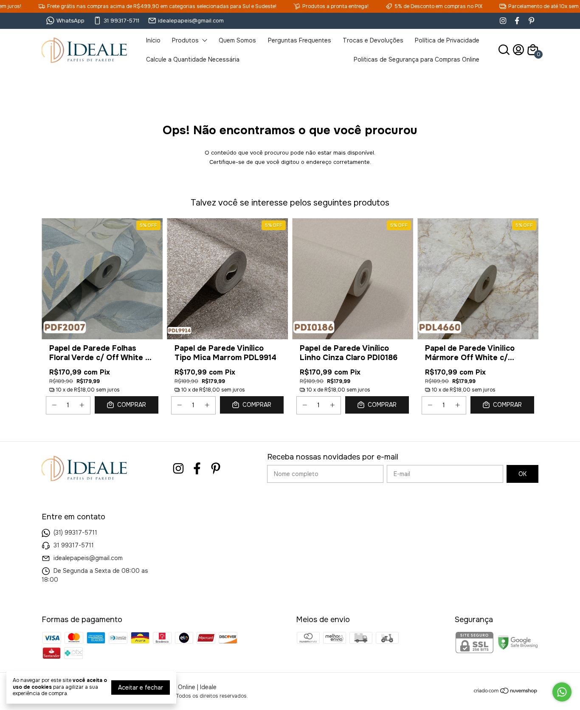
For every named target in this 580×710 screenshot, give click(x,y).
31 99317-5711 (121, 20)
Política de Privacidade (447, 40)
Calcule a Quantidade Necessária (192, 59)
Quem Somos (237, 40)
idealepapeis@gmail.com (191, 20)
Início (153, 40)
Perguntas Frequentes (299, 40)
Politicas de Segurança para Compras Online (416, 59)
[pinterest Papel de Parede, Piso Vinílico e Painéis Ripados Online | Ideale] (531, 21)
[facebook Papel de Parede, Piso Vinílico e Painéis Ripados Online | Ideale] (517, 21)
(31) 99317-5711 (75, 532)
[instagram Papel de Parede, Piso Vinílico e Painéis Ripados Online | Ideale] (503, 21)
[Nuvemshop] (505, 692)
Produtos (185, 40)
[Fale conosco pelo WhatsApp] (562, 692)
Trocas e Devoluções (373, 40)
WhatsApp (70, 20)
